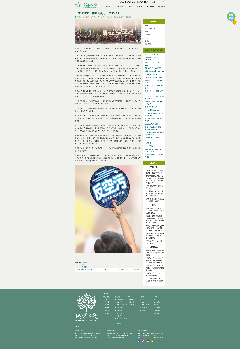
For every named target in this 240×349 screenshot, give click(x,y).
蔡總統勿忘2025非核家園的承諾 (154, 81)
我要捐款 (156, 299)
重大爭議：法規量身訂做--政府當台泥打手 (154, 97)
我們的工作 (106, 297)
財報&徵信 (120, 307)
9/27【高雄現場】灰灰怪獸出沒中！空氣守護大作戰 (154, 172)
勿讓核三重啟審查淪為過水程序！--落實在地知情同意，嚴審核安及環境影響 (155, 228)
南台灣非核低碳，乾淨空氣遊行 (154, 87)
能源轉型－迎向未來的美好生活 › (129, 270)
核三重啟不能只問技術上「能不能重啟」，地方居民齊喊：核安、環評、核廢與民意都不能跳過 (155, 219)
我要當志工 (157, 302)
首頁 (116, 17)
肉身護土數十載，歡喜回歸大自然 (154, 156)
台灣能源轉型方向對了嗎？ (154, 68)
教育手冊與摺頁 (150, 28)
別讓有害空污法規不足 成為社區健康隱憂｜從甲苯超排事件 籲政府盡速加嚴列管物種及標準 (155, 179)
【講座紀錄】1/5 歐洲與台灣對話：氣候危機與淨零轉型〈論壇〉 (155, 268)
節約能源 (84, 267)
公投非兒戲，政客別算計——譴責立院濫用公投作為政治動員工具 (155, 211)
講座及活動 (132, 299)
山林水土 (108, 6)
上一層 (106, 270)
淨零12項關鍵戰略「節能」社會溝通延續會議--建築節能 (155, 281)
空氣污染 (128, 17)
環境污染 (119, 6)
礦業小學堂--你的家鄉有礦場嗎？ (154, 92)
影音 (146, 38)
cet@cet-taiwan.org (159, 342)
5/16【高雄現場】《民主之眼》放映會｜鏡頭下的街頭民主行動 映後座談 (155, 193)
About (122, 2)
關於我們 (145, 2)
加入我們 (155, 297)
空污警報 (148, 143)
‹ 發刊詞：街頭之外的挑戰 (84, 270)
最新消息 (128, 2)
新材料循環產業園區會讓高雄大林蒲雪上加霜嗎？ (155, 200)
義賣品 (147, 41)
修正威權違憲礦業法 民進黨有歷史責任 (154, 114)
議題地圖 (148, 35)
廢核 (82, 265)
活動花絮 (131, 302)
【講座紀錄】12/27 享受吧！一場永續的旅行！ (154, 274)
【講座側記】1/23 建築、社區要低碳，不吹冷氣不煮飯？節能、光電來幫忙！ (155, 260)
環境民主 (151, 6)
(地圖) (81, 330)
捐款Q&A (119, 316)
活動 (133, 2)
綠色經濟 (161, 6)
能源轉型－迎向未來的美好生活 (154, 64)
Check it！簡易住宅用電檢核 (154, 77)
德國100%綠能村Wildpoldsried (154, 71)
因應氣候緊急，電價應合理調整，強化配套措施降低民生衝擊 (155, 253)
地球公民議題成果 (122, 305)
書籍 (146, 31)
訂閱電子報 (157, 310)
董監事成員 (120, 302)
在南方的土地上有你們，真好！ (154, 139)
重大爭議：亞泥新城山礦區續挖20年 (154, 103)
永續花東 (140, 6)
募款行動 (119, 313)
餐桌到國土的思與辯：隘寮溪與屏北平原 (154, 150)
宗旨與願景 (120, 299)
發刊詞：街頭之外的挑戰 (153, 54)
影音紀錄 (131, 305)
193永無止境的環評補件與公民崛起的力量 (154, 133)
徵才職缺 (156, 313)
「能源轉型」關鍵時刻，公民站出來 (154, 58)
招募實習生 (157, 305)
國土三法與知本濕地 (151, 124)
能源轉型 (130, 6)
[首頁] (86, 4)
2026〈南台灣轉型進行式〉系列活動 (155, 187)
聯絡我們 (119, 323)
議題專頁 (148, 44)
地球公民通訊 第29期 (154, 50)
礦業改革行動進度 (151, 107)
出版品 (138, 2)
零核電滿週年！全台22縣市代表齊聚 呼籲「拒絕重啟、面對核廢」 (155, 236)
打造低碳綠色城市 (151, 74)
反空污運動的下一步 (151, 146)
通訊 (146, 25)
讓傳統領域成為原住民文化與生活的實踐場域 (154, 128)
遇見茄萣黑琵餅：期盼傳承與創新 (154, 120)
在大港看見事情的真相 (152, 110)
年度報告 (119, 310)
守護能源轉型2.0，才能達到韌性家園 (154, 242)
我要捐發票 (157, 307)
